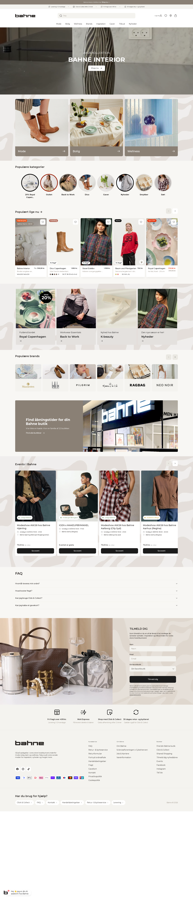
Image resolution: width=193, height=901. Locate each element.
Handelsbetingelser (97, 761)
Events (160, 761)
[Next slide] (175, 211)
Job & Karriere (123, 754)
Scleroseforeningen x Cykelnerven (132, 750)
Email (132, 654)
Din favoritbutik (135, 664)
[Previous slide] (168, 211)
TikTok (160, 773)
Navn (131, 644)
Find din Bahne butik (166, 746)
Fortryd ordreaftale (97, 757)
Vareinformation (124, 757)
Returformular (95, 754)
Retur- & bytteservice (98, 750)
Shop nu (95, 68)
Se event (35, 551)
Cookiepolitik (94, 780)
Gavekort (92, 769)
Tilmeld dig (153, 679)
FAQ (90, 746)
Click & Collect (163, 750)
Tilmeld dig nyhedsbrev (167, 757)
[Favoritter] (166, 15)
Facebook (161, 765)
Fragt (90, 765)
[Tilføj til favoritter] (42, 222)
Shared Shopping (164, 754)
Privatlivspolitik (95, 776)
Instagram (161, 769)
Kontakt (92, 773)
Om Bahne (121, 746)
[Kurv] (175, 15)
